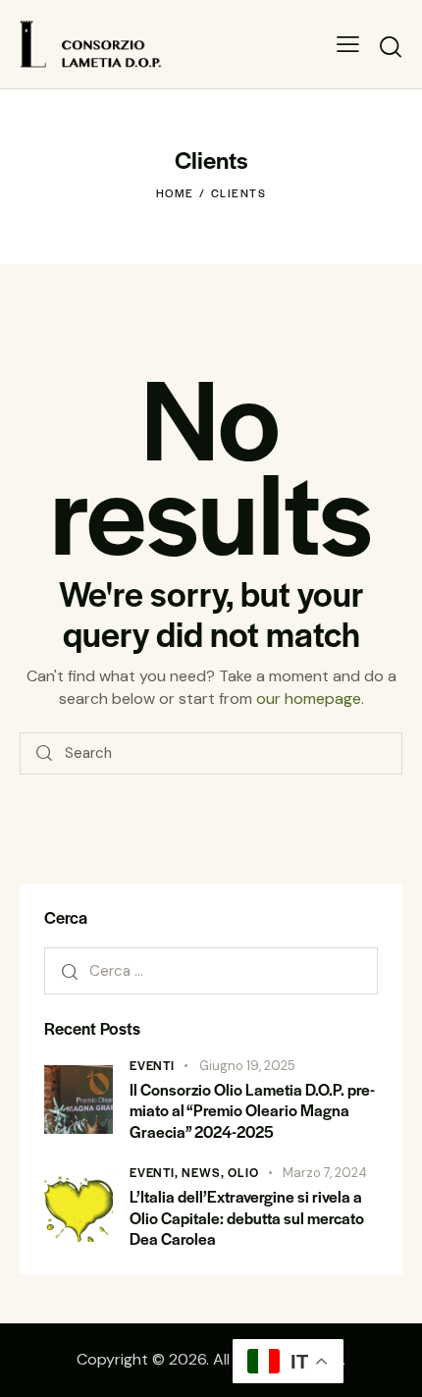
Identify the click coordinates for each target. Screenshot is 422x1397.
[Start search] (390, 46)
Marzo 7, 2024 (325, 1172)
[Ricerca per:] (211, 970)
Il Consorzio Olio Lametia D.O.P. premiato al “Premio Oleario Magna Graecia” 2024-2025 (252, 1110)
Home (175, 192)
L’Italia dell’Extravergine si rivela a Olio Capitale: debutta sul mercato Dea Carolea (247, 1217)
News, (205, 1172)
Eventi (152, 1065)
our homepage (308, 698)
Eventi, (156, 1172)
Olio (243, 1172)
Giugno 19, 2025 (247, 1065)
